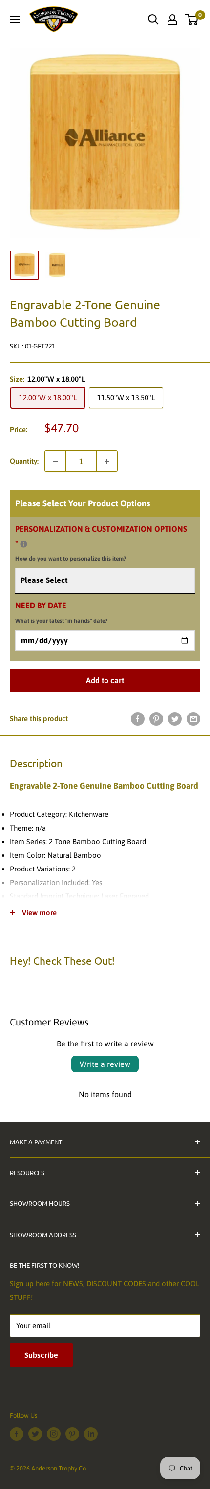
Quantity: (24, 461)
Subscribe (41, 1355)
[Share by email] (193, 719)
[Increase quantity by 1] (107, 461)
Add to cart (105, 680)
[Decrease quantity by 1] (55, 461)
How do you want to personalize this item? (70, 558)
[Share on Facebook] (138, 719)
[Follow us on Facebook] (16, 1434)
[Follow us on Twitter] (35, 1434)
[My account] (172, 19)
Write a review (105, 1064)
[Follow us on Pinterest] (72, 1434)
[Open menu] (15, 19)
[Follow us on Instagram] (54, 1434)
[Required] (23, 544)
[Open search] (153, 19)
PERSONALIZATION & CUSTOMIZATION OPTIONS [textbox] (101, 543)
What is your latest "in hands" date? (61, 621)
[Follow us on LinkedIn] (91, 1434)
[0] (192, 19)
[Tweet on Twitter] (175, 719)
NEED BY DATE (61, 612)
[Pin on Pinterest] (156, 719)
